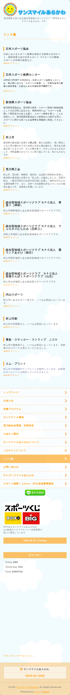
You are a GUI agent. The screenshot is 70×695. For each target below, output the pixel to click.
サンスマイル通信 (13, 417)
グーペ (37, 692)
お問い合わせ (11, 467)
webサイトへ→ (11, 63)
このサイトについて (14, 450)
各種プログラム (12, 409)
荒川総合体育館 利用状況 (18, 425)
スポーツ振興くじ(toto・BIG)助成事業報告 (28, 483)
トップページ (11, 392)
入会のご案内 (11, 433)
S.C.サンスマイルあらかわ (18, 475)
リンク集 (8, 458)
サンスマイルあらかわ (27, 687)
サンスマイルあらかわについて (21, 442)
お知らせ (8, 400)
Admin (46, 692)
